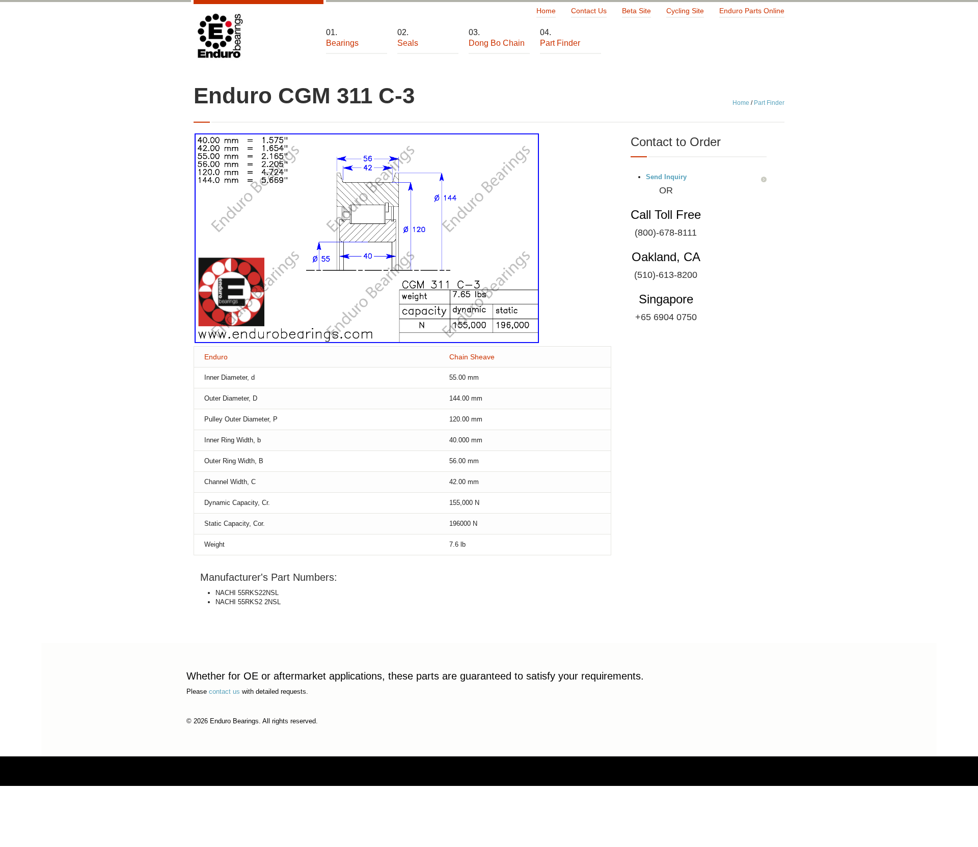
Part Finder (769, 102)
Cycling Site (685, 11)
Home (546, 11)
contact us (224, 691)
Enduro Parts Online (751, 11)
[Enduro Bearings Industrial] (220, 36)
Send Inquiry (666, 177)
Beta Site (636, 11)
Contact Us (589, 11)
